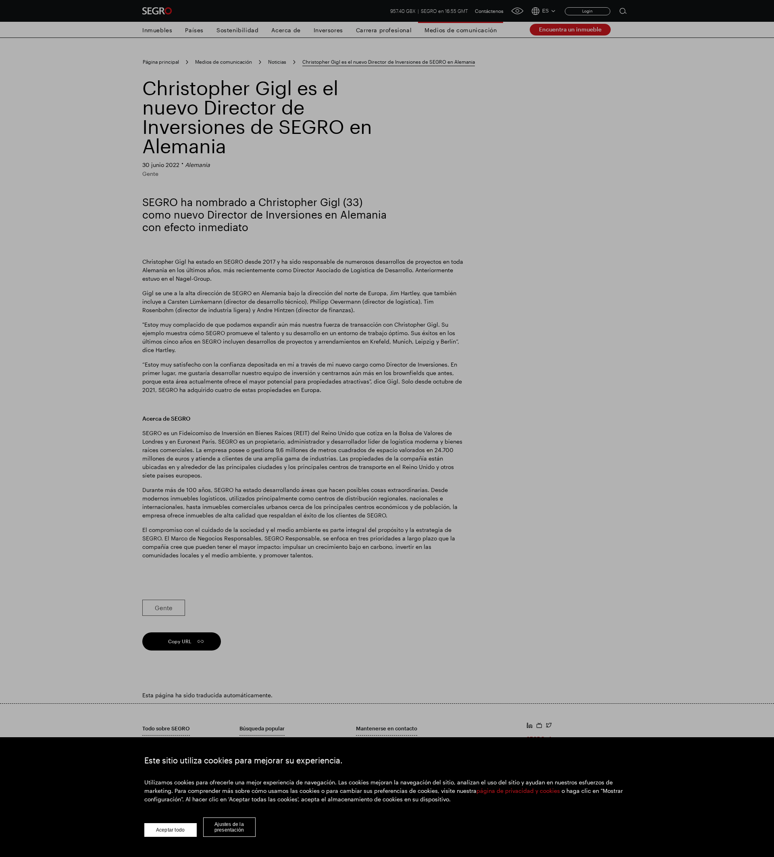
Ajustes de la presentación (229, 827)
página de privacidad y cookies (518, 790)
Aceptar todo (170, 830)
